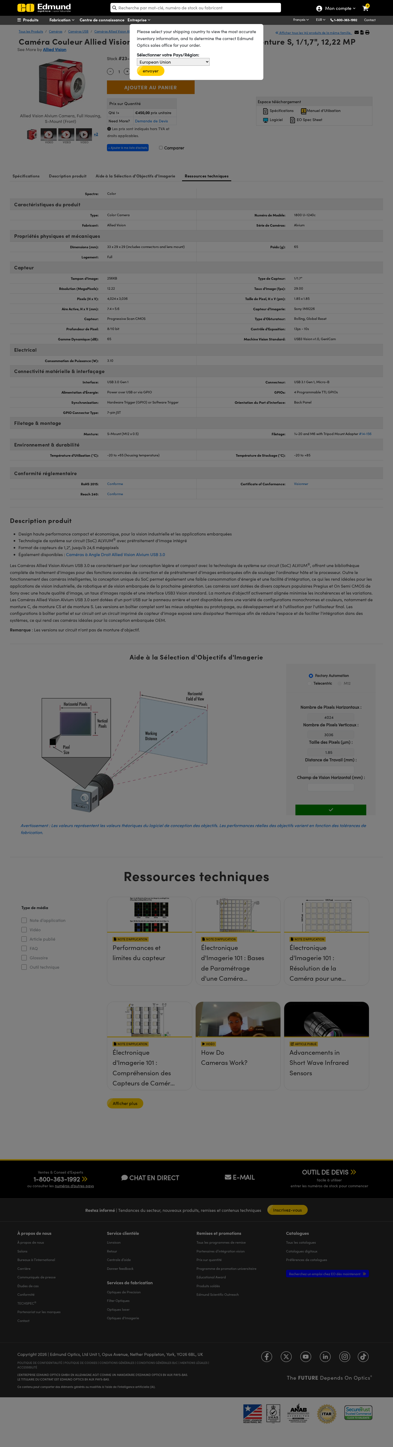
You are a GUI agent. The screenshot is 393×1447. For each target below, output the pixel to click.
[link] (368, 4)
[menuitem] (37, 20)
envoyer (151, 70)
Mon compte (338, 8)
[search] (195, 7)
